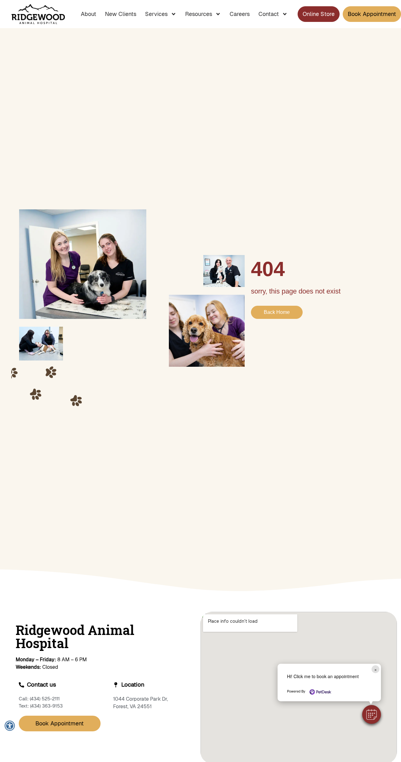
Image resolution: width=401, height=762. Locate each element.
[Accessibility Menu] (9, 725)
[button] (371, 714)
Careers (240, 14)
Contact (268, 14)
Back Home (277, 312)
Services (156, 14)
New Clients (120, 14)
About (88, 14)
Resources (198, 14)
